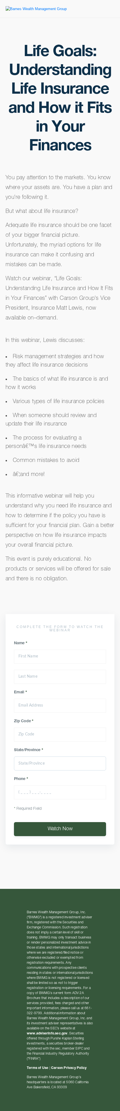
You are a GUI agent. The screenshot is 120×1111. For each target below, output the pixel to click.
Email (20, 692)
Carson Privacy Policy (69, 1068)
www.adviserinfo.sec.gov (47, 1033)
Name (20, 643)
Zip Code (23, 721)
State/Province (28, 750)
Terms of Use (37, 1068)
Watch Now (60, 829)
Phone (21, 779)
